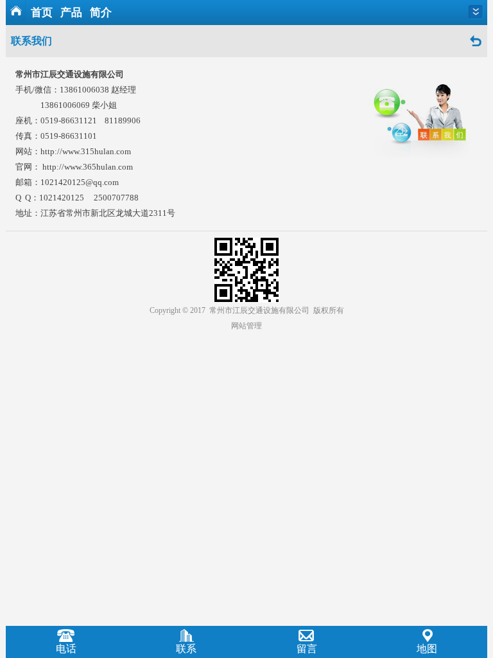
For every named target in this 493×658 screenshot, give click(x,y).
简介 (101, 12)
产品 (71, 12)
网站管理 (246, 325)
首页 (42, 12)
